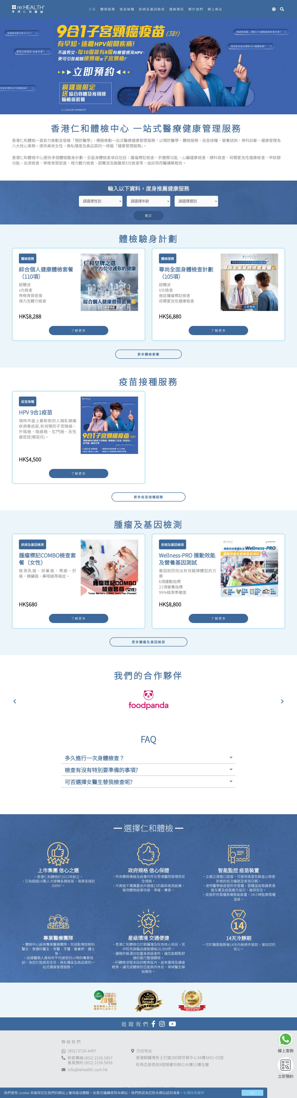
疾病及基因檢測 (152, 9)
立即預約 (286, 1076)
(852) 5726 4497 (82, 1050)
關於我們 (195, 9)
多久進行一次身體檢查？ (95, 758)
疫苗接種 (127, 9)
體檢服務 (107, 9)
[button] (14, 701)
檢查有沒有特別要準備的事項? (101, 770)
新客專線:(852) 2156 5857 (90, 1057)
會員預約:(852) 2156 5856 (90, 1062)
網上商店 (215, 9)
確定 (148, 215)
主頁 (92, 9)
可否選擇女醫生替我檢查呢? (98, 782)
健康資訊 (176, 9)
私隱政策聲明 (193, 1092)
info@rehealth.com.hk (87, 1069)
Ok (252, 1092)
